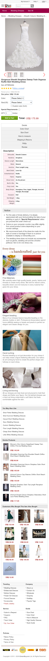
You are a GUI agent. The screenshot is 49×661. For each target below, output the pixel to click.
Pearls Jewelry (9, 603)
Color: (3, 98)
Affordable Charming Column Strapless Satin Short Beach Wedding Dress (27, 465)
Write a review (18, 88)
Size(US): (4, 102)
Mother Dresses (9, 593)
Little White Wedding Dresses (13, 435)
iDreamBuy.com (24, 656)
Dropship (30, 596)
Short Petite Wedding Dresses (13, 412)
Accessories (8, 601)
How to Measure (32, 617)
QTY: (3, 113)
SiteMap (29, 598)
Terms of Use (8, 642)
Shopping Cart (46, 5)
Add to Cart (9, 118)
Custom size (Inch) (20, 106)
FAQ (5, 617)
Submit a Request (10, 612)
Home (4, 10)
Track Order (8, 620)
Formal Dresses (9, 598)
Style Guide (31, 623)
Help (35, 1)
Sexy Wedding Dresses (11, 422)
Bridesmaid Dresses (11, 590)
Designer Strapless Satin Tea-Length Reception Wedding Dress (26, 485)
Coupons (7, 615)
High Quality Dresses (34, 620)
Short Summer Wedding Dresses (14, 416)
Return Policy (8, 637)
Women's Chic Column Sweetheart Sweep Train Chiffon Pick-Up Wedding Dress (26, 445)
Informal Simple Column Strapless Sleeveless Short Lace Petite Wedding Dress (28, 496)
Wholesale (30, 593)
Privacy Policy (9, 639)
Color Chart (30, 615)
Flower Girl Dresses (11, 596)
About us (30, 588)
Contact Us (30, 590)
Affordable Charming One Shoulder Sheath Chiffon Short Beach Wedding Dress (27, 455)
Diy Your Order (9, 623)
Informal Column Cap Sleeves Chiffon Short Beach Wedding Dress (27, 475)
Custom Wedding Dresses (12, 425)
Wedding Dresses (17, 10)
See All (30, 10)
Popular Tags (31, 601)
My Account (25, 1)
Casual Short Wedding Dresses (13, 419)
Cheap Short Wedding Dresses (13, 431)
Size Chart (30, 612)
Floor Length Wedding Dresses (13, 428)
